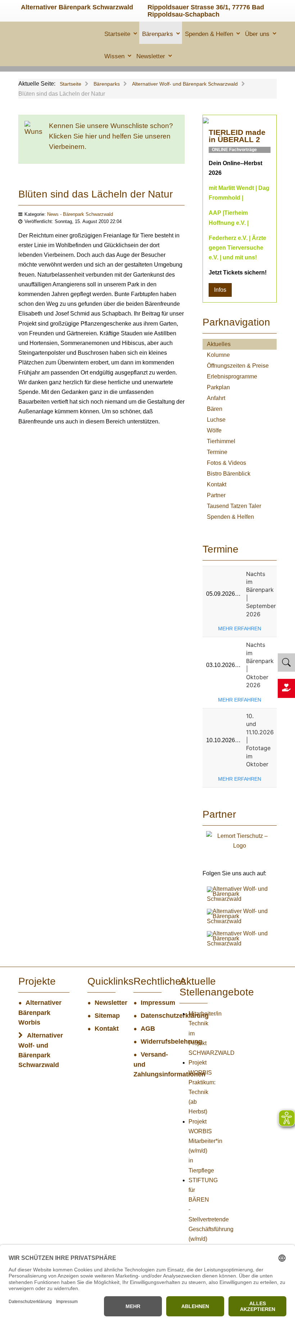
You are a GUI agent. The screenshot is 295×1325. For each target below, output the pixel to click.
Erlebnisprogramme (232, 376)
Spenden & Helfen (209, 34)
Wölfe (214, 430)
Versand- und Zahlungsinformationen (147, 1064)
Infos (220, 290)
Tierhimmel (221, 441)
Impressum (151, 1002)
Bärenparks (157, 34)
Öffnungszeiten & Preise (238, 366)
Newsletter (150, 56)
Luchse (216, 420)
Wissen (114, 56)
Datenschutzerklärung (151, 1015)
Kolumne (218, 355)
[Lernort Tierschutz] (239, 840)
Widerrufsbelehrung (151, 1041)
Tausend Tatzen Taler (234, 506)
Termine (217, 452)
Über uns (257, 34)
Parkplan (218, 387)
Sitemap (105, 1015)
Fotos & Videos (226, 463)
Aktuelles (219, 344)
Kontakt (216, 484)
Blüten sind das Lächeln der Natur (95, 194)
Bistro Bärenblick (228, 474)
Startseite (117, 34)
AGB (148, 1028)
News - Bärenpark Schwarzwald (80, 214)
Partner (216, 495)
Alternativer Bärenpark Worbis (40, 1012)
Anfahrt (216, 398)
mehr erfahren (239, 628)
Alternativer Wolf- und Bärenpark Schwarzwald (40, 1050)
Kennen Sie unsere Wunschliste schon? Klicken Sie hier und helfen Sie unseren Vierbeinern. (111, 136)
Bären (214, 409)
